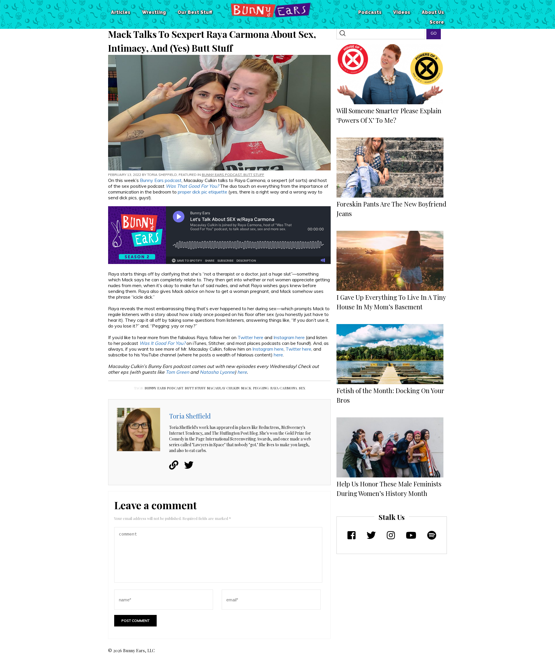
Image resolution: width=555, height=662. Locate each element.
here (278, 355)
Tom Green (177, 372)
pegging (261, 388)
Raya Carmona (283, 388)
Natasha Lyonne (217, 372)
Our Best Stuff (194, 12)
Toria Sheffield (162, 174)
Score (437, 22)
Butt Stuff (253, 174)
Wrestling (154, 12)
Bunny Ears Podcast (222, 174)
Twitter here (250, 337)
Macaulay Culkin (223, 388)
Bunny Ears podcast (161, 180)
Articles (120, 12)
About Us (433, 12)
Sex (302, 388)
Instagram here (289, 337)
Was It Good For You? (162, 343)
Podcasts (370, 12)
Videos (401, 12)
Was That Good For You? (192, 186)
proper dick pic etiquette (202, 192)
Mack (246, 388)
